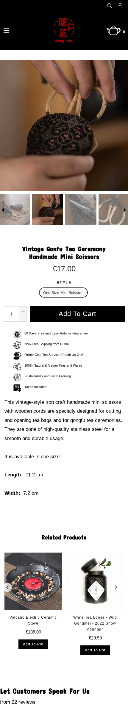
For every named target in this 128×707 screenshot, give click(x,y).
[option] (47, 210)
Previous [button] (7, 587)
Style (64, 282)
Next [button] (116, 587)
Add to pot (33, 644)
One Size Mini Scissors (63, 293)
